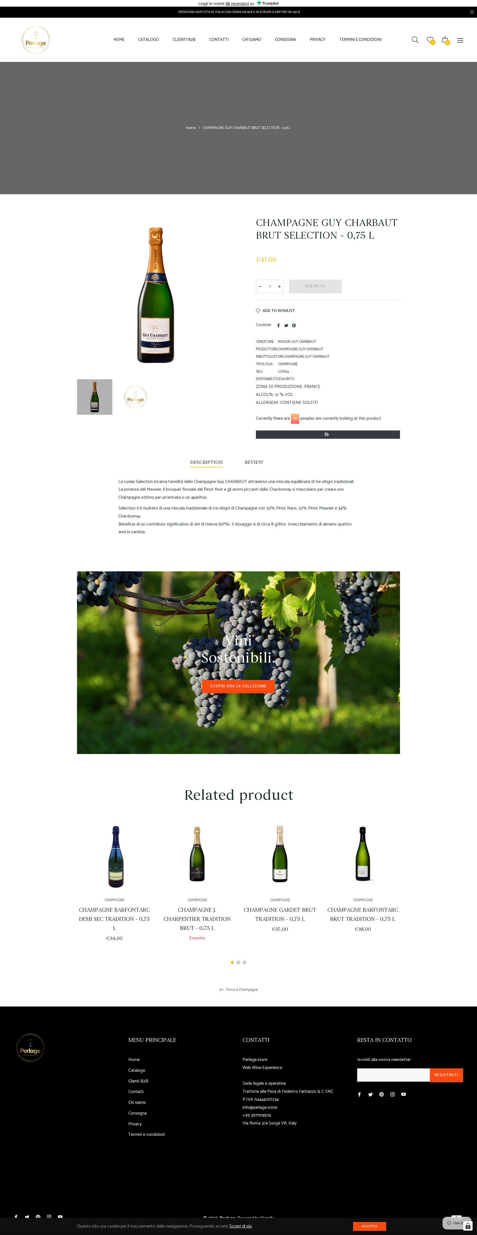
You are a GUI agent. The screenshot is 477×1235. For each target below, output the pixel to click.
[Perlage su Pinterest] (381, 1095)
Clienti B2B (138, 1081)
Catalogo (136, 1070)
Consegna (137, 1113)
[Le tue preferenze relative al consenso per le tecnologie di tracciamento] (468, 1226)
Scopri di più (240, 1226)
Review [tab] (255, 462)
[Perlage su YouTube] (403, 1095)
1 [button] (232, 962)
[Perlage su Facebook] (359, 1095)
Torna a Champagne (241, 990)
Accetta (370, 1226)
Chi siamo (137, 1102)
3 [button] (244, 962)
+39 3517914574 (257, 1115)
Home (191, 128)
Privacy (135, 1124)
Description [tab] (206, 462)
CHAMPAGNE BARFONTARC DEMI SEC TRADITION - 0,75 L (114, 919)
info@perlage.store (260, 1107)
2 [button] (238, 962)
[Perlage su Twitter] (370, 1095)
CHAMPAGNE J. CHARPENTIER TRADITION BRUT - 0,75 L (197, 919)
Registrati (446, 1075)
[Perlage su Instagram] (392, 1095)
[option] (114, 887)
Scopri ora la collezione (238, 686)
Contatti (136, 1091)
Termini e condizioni (146, 1134)
